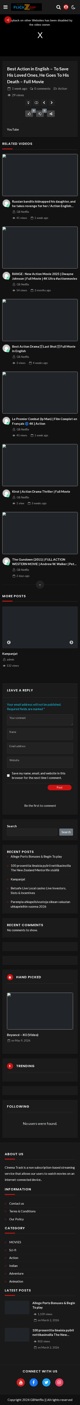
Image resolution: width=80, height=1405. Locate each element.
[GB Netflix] (6, 203)
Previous (9, 643)
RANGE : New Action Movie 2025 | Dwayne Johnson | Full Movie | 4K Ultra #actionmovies (44, 276)
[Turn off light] (28, 102)
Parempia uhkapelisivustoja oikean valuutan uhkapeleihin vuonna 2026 (40, 904)
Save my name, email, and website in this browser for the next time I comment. (38, 775)
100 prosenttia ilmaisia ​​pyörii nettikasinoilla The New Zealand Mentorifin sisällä (41, 868)
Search (12, 826)
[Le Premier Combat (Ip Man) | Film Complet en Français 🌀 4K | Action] (40, 393)
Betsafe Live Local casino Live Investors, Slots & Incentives (38, 890)
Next (71, 643)
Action (62, 88)
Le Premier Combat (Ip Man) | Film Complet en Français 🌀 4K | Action (44, 421)
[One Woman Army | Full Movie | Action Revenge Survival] (44, 102)
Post (59, 787)
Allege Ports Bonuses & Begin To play (36, 856)
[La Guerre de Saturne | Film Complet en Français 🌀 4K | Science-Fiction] (52, 102)
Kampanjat (10, 653)
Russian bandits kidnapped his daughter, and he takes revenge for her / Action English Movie (43, 204)
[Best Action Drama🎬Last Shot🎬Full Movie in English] (40, 320)
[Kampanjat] (40, 627)
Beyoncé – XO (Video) (22, 1035)
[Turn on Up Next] (36, 102)
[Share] (51, 113)
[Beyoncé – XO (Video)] (40, 1011)
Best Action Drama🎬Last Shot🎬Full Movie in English (43, 349)
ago (19, 88)
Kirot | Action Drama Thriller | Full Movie (41, 491)
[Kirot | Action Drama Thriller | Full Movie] (40, 465)
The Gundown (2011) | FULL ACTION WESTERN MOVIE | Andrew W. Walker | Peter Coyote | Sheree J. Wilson (44, 562)
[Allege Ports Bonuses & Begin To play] (17, 1307)
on (20, 1040)
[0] (29, 113)
